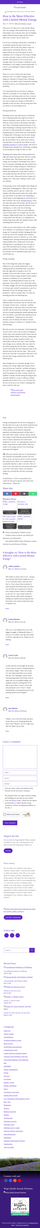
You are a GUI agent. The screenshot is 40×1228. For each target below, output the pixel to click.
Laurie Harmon (14, 619)
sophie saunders (14, 566)
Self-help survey (9, 1125)
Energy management (12, 532)
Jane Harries (13, 708)
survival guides (9, 1147)
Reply (7, 608)
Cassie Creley (13, 655)
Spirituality (7, 1138)
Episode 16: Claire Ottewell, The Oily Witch (17, 1013)
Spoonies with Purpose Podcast (14, 1141)
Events (6, 1073)
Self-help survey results (12, 1128)
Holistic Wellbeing (10, 1086)
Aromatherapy (8, 1037)
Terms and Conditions (22, 1225)
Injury (6, 1089)
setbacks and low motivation (13, 1131)
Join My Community (13, 917)
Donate (8, 851)
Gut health (7, 1079)
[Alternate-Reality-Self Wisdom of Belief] (18, 977)
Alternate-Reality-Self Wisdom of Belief (15, 981)
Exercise (6, 1076)
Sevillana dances (26, 200)
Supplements (8, 1144)
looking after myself (10, 1095)
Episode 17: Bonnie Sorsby (12, 1000)
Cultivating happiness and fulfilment (16, 1060)
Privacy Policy (16, 800)
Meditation (7, 1105)
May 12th (7, 1102)
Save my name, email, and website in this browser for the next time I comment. (19, 789)
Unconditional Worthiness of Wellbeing (15, 971)
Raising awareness (10, 1112)
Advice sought (8, 1034)
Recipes (6, 1115)
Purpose (6, 1108)
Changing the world (10, 1050)
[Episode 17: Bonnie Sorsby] (14, 997)
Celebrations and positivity (13, 1047)
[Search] (32, 950)
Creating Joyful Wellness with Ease (16, 1056)
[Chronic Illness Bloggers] (20, 1215)
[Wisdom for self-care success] (14, 987)
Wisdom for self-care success (12, 991)
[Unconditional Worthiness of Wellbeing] (18, 967)
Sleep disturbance (10, 1134)
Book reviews (8, 1043)
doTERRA (7, 1066)
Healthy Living (25, 532)
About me (7, 1031)
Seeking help (8, 1118)
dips (5, 1063)
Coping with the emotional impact (15, 1053)
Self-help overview (10, 1121)
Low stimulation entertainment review (16, 1099)
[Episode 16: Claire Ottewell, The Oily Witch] (19, 1009)
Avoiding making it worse (12, 1040)
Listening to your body (11, 1092)
